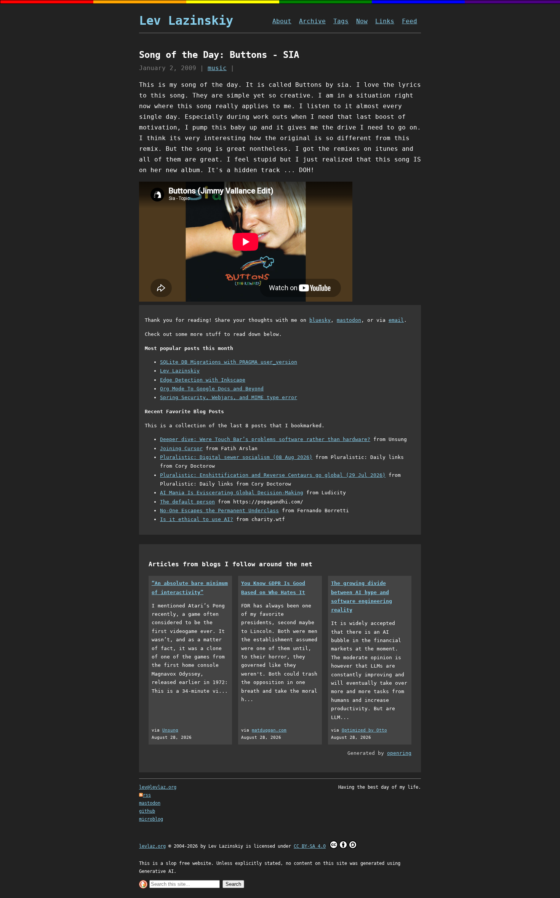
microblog (151, 819)
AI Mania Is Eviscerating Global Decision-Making (231, 492)
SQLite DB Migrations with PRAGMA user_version (228, 362)
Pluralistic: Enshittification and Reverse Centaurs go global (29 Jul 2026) (273, 475)
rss (147, 795)
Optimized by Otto (364, 730)
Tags (341, 21)
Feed (409, 21)
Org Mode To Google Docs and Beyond (212, 388)
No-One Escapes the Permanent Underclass (219, 510)
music (217, 68)
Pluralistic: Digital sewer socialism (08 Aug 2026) (236, 457)
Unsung (170, 730)
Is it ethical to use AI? (196, 519)
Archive (312, 21)
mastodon (349, 320)
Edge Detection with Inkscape (202, 380)
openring (399, 753)
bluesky (320, 320)
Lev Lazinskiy (186, 20)
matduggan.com (269, 730)
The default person (187, 502)
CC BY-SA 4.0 (310, 846)
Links (384, 21)
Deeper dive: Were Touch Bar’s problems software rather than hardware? (265, 439)
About (281, 21)
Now (362, 21)
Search (233, 884)
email (396, 320)
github (147, 811)
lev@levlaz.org (157, 787)
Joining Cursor (181, 448)
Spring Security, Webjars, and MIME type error (228, 397)
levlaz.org (152, 846)
